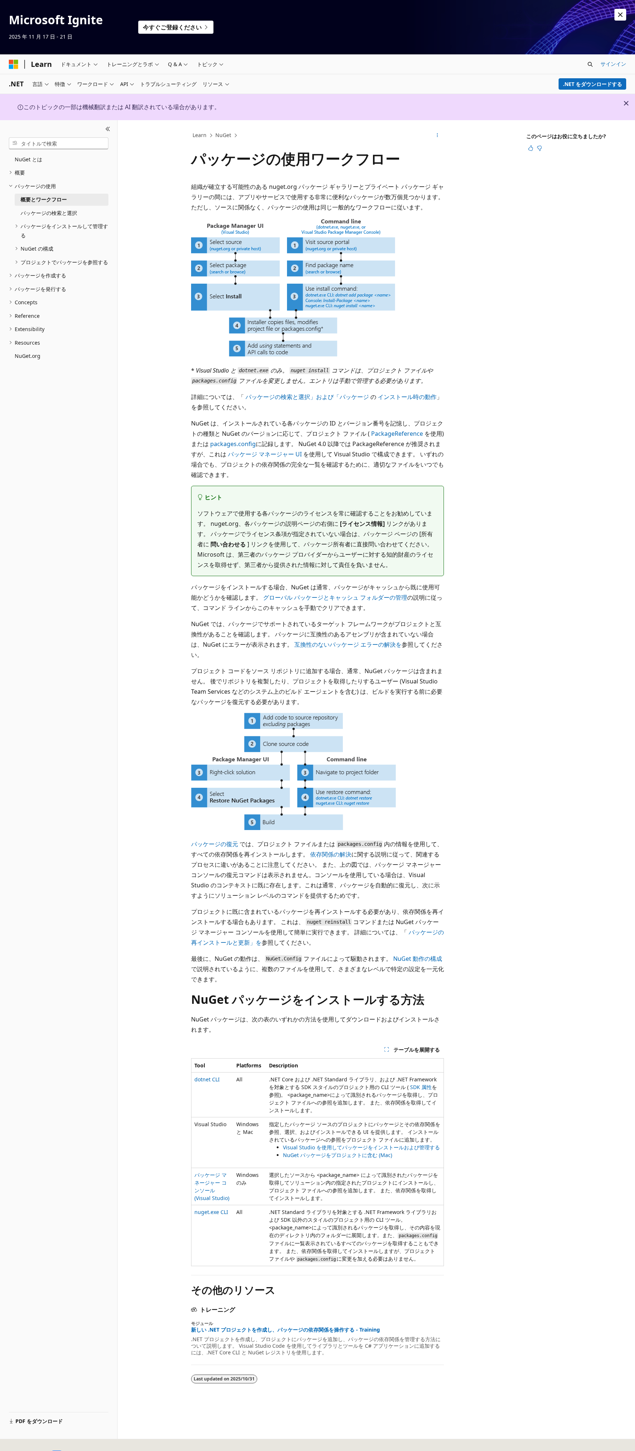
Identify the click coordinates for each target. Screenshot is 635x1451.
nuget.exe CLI (211, 1211)
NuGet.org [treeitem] (27, 355)
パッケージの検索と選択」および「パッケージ (307, 397)
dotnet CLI (207, 1079)
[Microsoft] (13, 64)
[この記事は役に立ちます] (530, 148)
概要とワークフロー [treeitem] (44, 199)
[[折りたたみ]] (107, 129)
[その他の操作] (437, 135)
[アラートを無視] (620, 15)
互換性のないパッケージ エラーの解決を (348, 644)
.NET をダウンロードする (592, 83)
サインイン (613, 63)
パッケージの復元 (214, 844)
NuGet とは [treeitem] (28, 159)
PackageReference (397, 434)
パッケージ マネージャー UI (265, 454)
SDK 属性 (421, 1087)
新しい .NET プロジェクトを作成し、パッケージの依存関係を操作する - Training (285, 1329)
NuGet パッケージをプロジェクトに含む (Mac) (337, 1155)
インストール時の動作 (407, 397)
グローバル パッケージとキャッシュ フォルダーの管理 (335, 597)
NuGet (223, 135)
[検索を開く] (590, 64)
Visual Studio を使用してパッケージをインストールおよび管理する (361, 1147)
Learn (200, 135)
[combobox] (58, 143)
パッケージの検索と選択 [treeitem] (49, 212)
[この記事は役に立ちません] (539, 148)
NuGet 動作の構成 (417, 959)
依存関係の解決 (330, 854)
